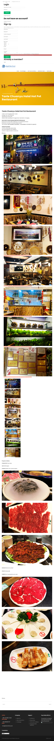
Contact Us (32, 718)
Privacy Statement (35, 53)
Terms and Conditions (34, 722)
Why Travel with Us (20, 720)
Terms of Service (27, 53)
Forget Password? (7, 15)
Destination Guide (41, 71)
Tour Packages (23, 71)
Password (5, 9)
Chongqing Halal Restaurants (8, 93)
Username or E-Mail (7, 7)
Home (18, 71)
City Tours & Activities (32, 71)
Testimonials (49, 71)
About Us (18, 718)
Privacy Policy (32, 720)
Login (5, 62)
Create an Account (7, 21)
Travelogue (19, 722)
